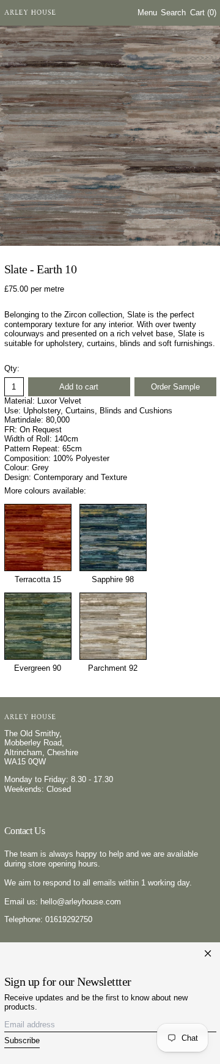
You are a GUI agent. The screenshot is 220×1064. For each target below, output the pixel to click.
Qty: (12, 368)
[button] (173, 13)
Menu (147, 12)
